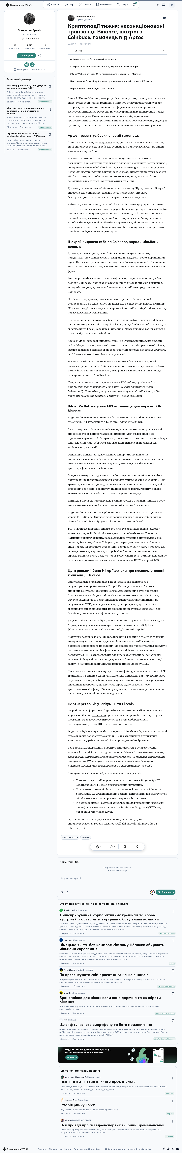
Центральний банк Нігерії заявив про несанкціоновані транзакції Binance (111, 81)
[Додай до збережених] (49, 86)
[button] (133, 4)
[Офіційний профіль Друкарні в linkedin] (177, 1148)
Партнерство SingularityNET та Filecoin (92, 88)
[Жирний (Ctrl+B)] (61, 892)
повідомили (75, 257)
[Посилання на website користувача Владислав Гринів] (32, 64)
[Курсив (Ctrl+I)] (67, 892)
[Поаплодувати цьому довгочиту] (97, 846)
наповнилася (102, 116)
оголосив (90, 417)
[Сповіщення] (134, 4)
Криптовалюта (70, 837)
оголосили (99, 715)
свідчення (129, 591)
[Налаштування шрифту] (164, 18)
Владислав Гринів (29, 30)
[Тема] (163, 5)
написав (140, 341)
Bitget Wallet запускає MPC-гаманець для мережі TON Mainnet (105, 73)
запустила (105, 142)
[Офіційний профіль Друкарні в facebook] (163, 1148)
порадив (127, 396)
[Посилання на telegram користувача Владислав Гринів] (26, 64)
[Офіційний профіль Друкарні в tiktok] (168, 1148)
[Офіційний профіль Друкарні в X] (172, 1148)
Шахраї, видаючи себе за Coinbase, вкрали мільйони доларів (104, 66)
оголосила (74, 560)
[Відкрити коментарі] (111, 846)
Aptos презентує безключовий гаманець (93, 59)
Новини (86, 837)
